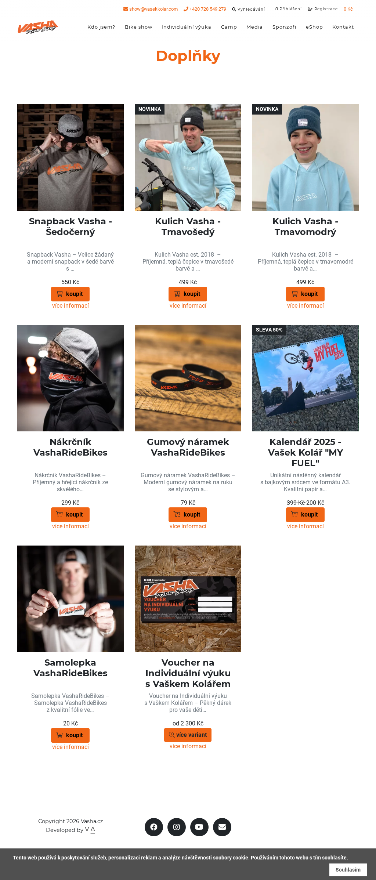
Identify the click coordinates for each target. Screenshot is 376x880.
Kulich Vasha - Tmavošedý (188, 226)
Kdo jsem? (101, 27)
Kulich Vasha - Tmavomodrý (305, 226)
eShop (314, 27)
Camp (229, 27)
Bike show (138, 27)
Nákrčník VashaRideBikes (70, 447)
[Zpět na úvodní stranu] (38, 27)
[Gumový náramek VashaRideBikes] (188, 378)
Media (254, 27)
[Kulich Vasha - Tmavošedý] (188, 157)
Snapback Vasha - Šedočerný (70, 226)
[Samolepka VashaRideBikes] (70, 599)
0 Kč (348, 9)
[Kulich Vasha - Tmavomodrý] (305, 157)
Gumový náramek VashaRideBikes (188, 447)
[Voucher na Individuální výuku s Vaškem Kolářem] (188, 599)
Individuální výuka (187, 27)
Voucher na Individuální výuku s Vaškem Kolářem (188, 673)
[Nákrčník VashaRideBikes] (70, 378)
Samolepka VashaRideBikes (70, 667)
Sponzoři (284, 27)
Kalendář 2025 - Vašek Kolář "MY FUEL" (305, 452)
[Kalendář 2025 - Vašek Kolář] (305, 378)
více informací (70, 305)
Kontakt (343, 27)
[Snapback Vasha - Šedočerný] (70, 157)
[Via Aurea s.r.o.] (90, 830)
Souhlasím (348, 870)
